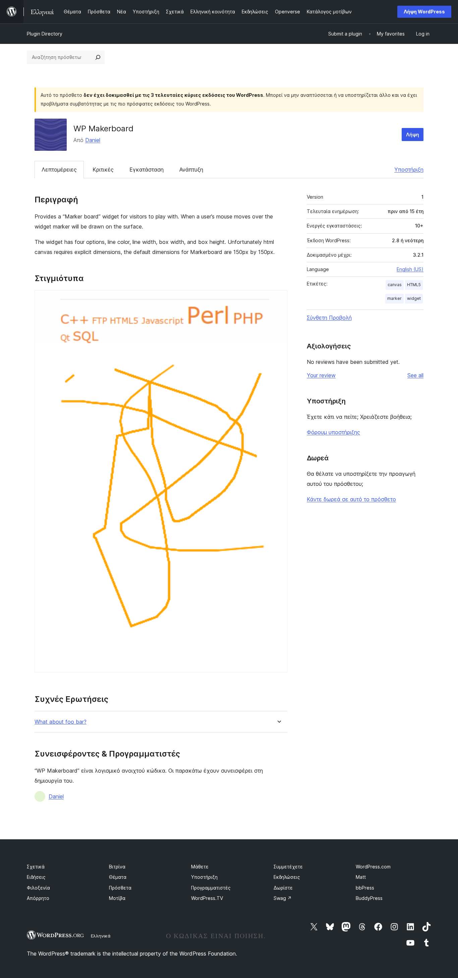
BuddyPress (369, 898)
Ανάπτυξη (191, 169)
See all (415, 375)
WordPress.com (373, 866)
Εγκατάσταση (146, 169)
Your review (321, 375)
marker (394, 298)
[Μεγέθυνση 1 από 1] (278, 299)
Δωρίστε (283, 888)
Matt (361, 877)
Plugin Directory (44, 34)
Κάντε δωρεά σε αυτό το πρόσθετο (351, 499)
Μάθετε (200, 866)
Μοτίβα (117, 898)
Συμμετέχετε (288, 866)
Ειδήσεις (36, 877)
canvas (395, 284)
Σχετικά (36, 866)
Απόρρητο (38, 898)
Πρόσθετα (120, 888)
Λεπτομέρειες (59, 169)
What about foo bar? (61, 722)
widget (414, 298)
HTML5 (414, 284)
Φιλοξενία (38, 888)
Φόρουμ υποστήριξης (333, 432)
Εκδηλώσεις (287, 877)
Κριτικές (103, 169)
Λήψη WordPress (424, 11)
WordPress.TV (207, 898)
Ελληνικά (101, 935)
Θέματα (117, 877)
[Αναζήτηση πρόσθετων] (98, 57)
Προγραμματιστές (211, 888)
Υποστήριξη (408, 169)
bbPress (365, 888)
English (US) (410, 269)
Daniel (92, 140)
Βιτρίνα (117, 866)
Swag (283, 898)
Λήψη (412, 134)
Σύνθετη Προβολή (329, 317)
